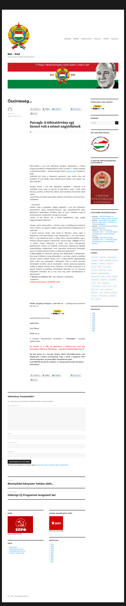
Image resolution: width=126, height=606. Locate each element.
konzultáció (106, 266)
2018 (52, 559)
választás (94, 295)
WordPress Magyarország (16, 553)
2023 (52, 550)
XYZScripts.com (73, 605)
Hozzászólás (13, 406)
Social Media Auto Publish (55, 605)
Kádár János (102, 270)
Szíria (93, 289)
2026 (52, 544)
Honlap (11, 451)
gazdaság (108, 260)
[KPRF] (20, 524)
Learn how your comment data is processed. (52, 465)
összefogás (112, 295)
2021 (52, 554)
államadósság (103, 295)
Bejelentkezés (13, 547)
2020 (52, 556)
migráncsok (94, 279)
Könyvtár (97, 39)
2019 (52, 558)
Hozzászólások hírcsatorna (17, 551)
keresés (93, 266)
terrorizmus (108, 289)
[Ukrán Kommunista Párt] (56, 523)
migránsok (103, 279)
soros (109, 286)
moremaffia (112, 279)
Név (10, 433)
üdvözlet (98, 299)
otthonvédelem (96, 286)
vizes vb (106, 292)
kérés (109, 270)
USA (101, 292)
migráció (114, 276)
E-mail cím (12, 443)
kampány (110, 263)
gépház (115, 260)
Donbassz (103, 257)
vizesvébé (114, 292)
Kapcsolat (114, 39)
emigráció (94, 260)
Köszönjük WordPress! (21, 596)
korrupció (94, 270)
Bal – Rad (14, 54)
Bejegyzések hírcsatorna (16, 549)
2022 (52, 552)
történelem (94, 292)
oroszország (105, 283)
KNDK (99, 266)
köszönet (94, 273)
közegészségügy (104, 273)
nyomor (93, 283)
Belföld (76, 39)
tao (97, 289)
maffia (108, 276)
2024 (52, 548)
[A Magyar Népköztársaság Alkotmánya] (102, 185)
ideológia (94, 263)
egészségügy (112, 257)
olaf (99, 283)
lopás (103, 276)
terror (102, 289)
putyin (105, 286)
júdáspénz (102, 263)
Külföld (106, 39)
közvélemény (95, 276)
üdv (92, 299)
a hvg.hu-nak (70, 171)
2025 (52, 546)
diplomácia (94, 257)
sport (114, 286)
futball (101, 260)
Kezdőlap (67, 39)
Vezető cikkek (86, 39)
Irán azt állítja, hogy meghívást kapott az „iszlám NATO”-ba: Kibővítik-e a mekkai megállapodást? (104, 222)
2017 (52, 561)
